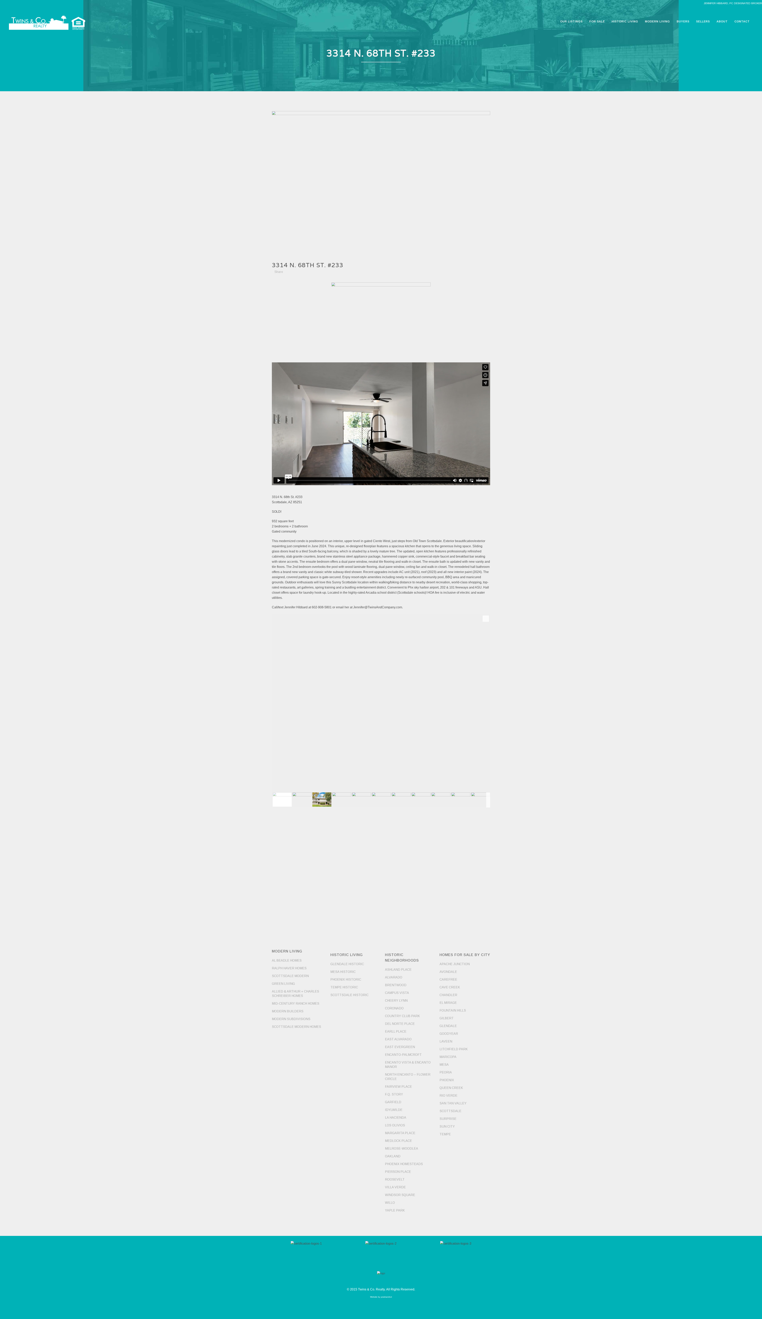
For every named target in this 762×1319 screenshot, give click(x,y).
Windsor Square (400, 1195)
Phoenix (447, 1080)
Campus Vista (397, 993)
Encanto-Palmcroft (403, 1054)
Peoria (446, 1072)
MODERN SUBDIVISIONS (291, 1019)
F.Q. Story (394, 1094)
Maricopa (448, 1057)
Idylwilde (393, 1110)
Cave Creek (450, 987)
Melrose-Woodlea (401, 1148)
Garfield (393, 1102)
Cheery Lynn (396, 1000)
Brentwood (395, 985)
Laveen (446, 1041)
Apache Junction (455, 964)
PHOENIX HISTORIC (345, 979)
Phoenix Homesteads (404, 1164)
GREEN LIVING (283, 983)
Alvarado (393, 977)
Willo (390, 1202)
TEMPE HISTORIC (344, 987)
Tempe (445, 1134)
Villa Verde (395, 1187)
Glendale (448, 1026)
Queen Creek (451, 1088)
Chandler (448, 995)
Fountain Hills (453, 1010)
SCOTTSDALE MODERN (290, 976)
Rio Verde (448, 1095)
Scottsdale (450, 1111)
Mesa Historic (343, 971)
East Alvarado (398, 1039)
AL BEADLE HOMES (287, 960)
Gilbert (447, 1018)
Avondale (448, 971)
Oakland (392, 1156)
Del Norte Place (400, 1023)
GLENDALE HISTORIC (347, 964)
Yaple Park (395, 1210)
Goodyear (449, 1033)
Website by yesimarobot (381, 1297)
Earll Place (395, 1031)
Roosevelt (395, 1179)
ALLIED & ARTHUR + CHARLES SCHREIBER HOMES (295, 993)
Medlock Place (398, 1140)
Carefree (448, 979)
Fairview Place (398, 1086)
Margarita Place (400, 1133)
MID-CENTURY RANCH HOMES (295, 1003)
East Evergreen (400, 1047)
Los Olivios (395, 1125)
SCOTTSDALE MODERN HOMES (296, 1026)
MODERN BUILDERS (287, 1011)
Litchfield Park (454, 1049)
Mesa (444, 1064)
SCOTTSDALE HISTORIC (349, 995)
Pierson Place (398, 1171)
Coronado (394, 1008)
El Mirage (448, 1002)
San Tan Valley (453, 1103)
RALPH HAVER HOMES (289, 968)
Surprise (448, 1118)
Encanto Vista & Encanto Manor (408, 1064)
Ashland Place (398, 969)
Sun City (447, 1126)
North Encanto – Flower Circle (407, 1077)
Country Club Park (402, 1016)
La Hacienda (395, 1117)
